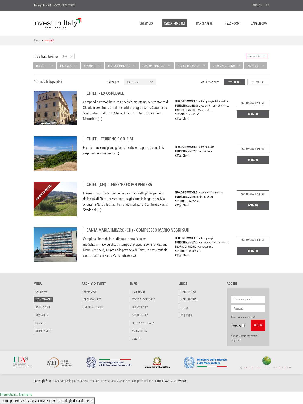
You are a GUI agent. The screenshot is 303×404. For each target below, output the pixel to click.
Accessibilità (139, 331)
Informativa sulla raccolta (16, 394)
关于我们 (186, 315)
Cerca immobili (174, 23)
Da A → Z (133, 82)
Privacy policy (140, 307)
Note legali (138, 291)
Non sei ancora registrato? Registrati (244, 338)
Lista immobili (43, 299)
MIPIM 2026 (90, 291)
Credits (136, 338)
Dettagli (253, 114)
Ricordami (236, 326)
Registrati (69, 5)
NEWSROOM (232, 23)
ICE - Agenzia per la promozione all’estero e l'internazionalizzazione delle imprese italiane (101, 381)
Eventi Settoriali (93, 307)
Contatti (40, 323)
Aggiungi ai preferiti (253, 103)
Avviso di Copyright (143, 299)
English (257, 5)
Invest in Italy (188, 291)
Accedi (57, 5)
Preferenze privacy (143, 323)
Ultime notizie (43, 331)
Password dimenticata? (243, 317)
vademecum (259, 23)
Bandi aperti (204, 23)
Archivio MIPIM (92, 299)
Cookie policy (140, 315)
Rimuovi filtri (254, 56)
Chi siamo (146, 23)
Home (37, 40)
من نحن (185, 307)
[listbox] (140, 82)
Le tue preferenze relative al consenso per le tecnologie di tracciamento (47, 400)
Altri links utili (189, 299)
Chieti (65, 56)
